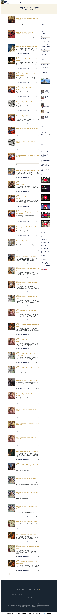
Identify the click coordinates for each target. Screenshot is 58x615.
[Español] (23, 587)
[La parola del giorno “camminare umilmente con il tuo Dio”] (11, 494)
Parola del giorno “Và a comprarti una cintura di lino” (27, 409)
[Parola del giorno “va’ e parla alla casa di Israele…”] (11, 228)
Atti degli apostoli (44, 236)
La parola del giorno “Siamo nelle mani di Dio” (27, 368)
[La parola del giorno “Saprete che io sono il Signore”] (11, 103)
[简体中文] (42, 269)
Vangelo (46, 263)
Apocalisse (47, 235)
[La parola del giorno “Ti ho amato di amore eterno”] (11, 298)
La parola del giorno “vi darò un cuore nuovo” (27, 116)
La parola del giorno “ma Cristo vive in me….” (27, 451)
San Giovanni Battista (44, 256)
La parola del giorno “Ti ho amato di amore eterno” (26, 297)
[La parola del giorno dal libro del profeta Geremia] (11, 438)
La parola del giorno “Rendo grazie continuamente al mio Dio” (24, 33)
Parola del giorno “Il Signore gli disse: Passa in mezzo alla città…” (27, 212)
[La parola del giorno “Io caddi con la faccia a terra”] (11, 89)
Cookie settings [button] (43, 613)
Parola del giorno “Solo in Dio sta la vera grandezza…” (26, 141)
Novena (49, 249)
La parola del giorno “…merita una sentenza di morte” (27, 340)
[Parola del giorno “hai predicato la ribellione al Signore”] (11, 326)
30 (13, 574)
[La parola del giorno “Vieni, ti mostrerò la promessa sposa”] (11, 75)
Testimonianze (44, 70)
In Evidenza (44, 38)
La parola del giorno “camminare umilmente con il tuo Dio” (27, 493)
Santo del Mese (43, 262)
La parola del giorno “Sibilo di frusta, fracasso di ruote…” (27, 269)
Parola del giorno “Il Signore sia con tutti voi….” (27, 46)
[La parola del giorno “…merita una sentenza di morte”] (11, 341)
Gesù (45, 243)
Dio (41, 240)
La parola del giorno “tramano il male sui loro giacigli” (27, 507)
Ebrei (41, 242)
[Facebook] (26, 597)
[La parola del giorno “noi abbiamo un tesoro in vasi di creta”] (11, 424)
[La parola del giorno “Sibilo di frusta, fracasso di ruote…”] (11, 270)
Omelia (43, 251)
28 (46, 136)
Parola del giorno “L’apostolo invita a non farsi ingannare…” (27, 59)
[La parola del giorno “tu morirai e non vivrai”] (11, 523)
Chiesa (49, 238)
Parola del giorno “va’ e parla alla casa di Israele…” (26, 227)
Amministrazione (19, 26)
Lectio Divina (44, 49)
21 (46, 134)
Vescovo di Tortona (45, 72)
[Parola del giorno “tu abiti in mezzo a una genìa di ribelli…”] (11, 198)
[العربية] (41, 269)
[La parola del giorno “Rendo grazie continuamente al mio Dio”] (11, 34)
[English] (19, 587)
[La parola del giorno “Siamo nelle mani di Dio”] (11, 369)
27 (45, 136)
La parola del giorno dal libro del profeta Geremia (26, 437)
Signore (46, 262)
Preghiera (45, 252)
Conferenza (43, 239)
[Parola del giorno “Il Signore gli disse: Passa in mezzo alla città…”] (11, 213)
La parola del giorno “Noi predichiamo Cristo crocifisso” (27, 19)
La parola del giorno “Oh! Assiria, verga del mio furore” (27, 547)
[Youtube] (31, 597)
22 (47, 134)
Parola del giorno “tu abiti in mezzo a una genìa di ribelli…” (27, 197)
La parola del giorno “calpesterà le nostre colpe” (26, 479)
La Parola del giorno (26, 26)
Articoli (43, 27)
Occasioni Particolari (46, 62)
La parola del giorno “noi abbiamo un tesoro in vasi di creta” (27, 423)
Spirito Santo (43, 263)
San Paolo (43, 261)
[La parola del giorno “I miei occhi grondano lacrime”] (11, 395)
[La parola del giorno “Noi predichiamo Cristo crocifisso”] (11, 19)
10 (41, 132)
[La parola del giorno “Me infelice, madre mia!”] (11, 382)
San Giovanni (43, 255)
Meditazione (43, 249)
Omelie (43, 59)
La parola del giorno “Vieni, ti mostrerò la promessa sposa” (26, 74)
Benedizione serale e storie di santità (45, 29)
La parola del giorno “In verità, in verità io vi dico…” (26, 241)
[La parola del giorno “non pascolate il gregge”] (11, 130)
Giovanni (42, 245)
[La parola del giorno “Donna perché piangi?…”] (11, 466)
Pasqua (48, 251)
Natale (46, 249)
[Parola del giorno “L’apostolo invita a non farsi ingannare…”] (11, 60)
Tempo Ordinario (45, 44)
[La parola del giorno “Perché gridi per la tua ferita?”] (11, 312)
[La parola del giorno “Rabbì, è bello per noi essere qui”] (11, 284)
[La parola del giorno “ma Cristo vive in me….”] (11, 452)
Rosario (44, 56)
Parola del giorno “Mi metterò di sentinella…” (27, 256)
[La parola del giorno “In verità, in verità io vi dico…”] (11, 242)
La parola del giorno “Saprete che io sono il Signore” (26, 102)
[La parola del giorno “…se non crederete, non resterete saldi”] (11, 563)
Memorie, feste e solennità (46, 41)
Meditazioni (44, 54)
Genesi (46, 242)
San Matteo (43, 259)
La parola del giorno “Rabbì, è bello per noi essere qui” (26, 283)
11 (42, 132)
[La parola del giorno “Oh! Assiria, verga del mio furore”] (11, 548)
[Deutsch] (45, 269)
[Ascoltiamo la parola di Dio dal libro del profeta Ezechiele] (11, 156)
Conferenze (43, 31)
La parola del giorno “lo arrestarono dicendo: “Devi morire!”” (27, 354)
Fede (44, 242)
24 (41, 136)
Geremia (48, 242)
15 (47, 132)
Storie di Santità (12, 594)
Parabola (46, 251)
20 (45, 134)
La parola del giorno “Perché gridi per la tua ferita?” (26, 311)
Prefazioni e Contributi (45, 64)
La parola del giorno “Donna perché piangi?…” (27, 465)
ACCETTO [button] (49, 613)
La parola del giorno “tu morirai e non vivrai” (27, 521)
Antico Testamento (45, 51)
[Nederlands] (43, 269)
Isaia (45, 245)
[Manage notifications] (2, 613)
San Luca (42, 258)
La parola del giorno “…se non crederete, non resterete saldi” (27, 562)
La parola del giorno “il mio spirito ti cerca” (26, 534)
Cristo (46, 239)
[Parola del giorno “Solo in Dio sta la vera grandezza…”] (11, 142)
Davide (48, 239)
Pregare (42, 252)
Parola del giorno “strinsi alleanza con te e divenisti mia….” (26, 183)
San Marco (46, 258)
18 (42, 134)
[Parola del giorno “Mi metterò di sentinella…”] (11, 257)
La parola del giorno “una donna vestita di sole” (27, 170)
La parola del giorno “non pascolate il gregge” (27, 128)
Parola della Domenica (14, 593)
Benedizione (45, 238)
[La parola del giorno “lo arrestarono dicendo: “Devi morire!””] (11, 355)
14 (46, 132)
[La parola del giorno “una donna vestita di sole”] (11, 171)
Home (26, 9)
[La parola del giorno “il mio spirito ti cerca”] (11, 535)
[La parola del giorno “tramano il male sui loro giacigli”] (11, 508)
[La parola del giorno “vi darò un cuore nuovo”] (11, 117)
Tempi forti (44, 43)
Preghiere (43, 593)
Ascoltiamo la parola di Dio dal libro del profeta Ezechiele (27, 155)
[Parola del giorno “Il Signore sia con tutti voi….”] (11, 48)
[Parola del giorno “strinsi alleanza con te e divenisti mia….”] (11, 184)
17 (41, 134)
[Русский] (47, 269)
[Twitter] (29, 597)
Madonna (42, 248)
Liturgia (44, 33)
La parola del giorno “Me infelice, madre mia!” (27, 380)
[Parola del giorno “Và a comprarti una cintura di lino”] (11, 410)
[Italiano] (46, 269)
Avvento (42, 238)
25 (42, 136)
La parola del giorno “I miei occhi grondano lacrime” (26, 394)
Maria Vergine (46, 248)
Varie (43, 57)
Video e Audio (21, 594)
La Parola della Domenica (46, 46)
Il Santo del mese (45, 67)
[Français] (44, 269)
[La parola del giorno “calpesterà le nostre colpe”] (11, 480)
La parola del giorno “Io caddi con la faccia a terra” (27, 88)
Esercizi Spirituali (44, 36)
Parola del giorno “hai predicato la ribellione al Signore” (27, 325)
